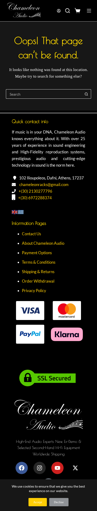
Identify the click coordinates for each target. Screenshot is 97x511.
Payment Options (37, 252)
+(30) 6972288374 (35, 197)
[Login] (59, 11)
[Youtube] (57, 468)
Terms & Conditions (38, 262)
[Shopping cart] (78, 10)
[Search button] (86, 94)
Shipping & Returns (38, 271)
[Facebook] (22, 468)
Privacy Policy (34, 290)
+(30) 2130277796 (35, 191)
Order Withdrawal (38, 281)
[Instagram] (39, 468)
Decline (59, 502)
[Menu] (89, 11)
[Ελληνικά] (21, 211)
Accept (37, 502)
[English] (15, 211)
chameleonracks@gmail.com (44, 184)
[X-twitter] (75, 468)
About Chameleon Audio (43, 243)
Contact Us (31, 233)
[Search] (67, 10)
